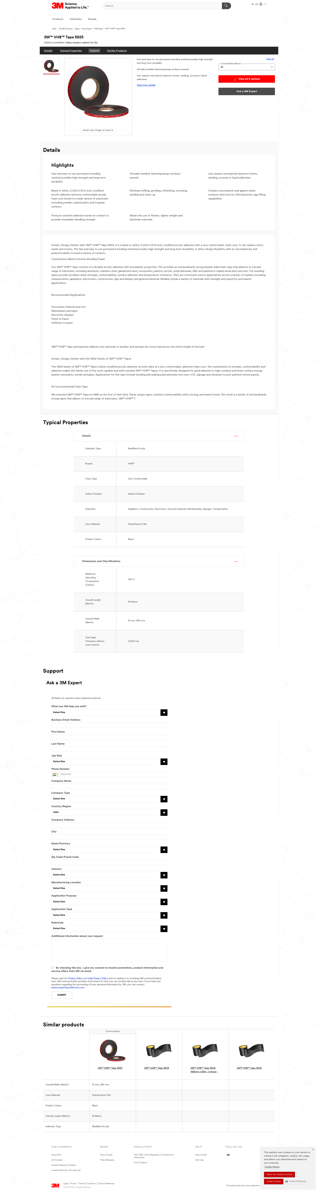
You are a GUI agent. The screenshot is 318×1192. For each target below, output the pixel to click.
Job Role (56, 756)
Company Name (61, 781)
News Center (106, 1155)
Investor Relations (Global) (63, 1165)
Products (58, 19)
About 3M (56, 1155)
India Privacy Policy (98, 978)
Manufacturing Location (66, 882)
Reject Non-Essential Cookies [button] (279, 1175)
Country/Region (61, 806)
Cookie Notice (272, 1167)
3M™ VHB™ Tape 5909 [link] (249, 1068)
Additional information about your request (77, 936)
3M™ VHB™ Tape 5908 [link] (156, 1068)
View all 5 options (249, 79)
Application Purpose (63, 896)
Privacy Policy (75, 978)
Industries (76, 19)
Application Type (61, 909)
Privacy (73, 1184)
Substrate (57, 922)
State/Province (60, 843)
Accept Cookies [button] (274, 1182)
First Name (58, 732)
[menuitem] (48, 50)
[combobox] (55, 774)
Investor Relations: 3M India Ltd (65, 1170)
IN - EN (255, 4)
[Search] (226, 5)
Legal (65, 1184)
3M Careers (57, 1160)
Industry (56, 869)
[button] (296, 1181)
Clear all (270, 59)
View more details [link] (146, 85)
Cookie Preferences (106, 1184)
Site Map (199, 1160)
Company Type (60, 793)
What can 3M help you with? (68, 706)
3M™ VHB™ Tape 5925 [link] (110, 1068)
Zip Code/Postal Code (65, 857)
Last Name (58, 744)
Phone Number (60, 769)
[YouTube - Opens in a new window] (228, 1154)
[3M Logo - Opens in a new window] (70, 5)
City (53, 831)
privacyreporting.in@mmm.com (67, 987)
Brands (92, 19)
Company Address (62, 820)
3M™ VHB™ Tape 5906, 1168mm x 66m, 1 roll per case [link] (203, 1070)
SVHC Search (140, 1163)
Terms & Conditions (87, 1184)
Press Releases (107, 1160)
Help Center (201, 1155)
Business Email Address (65, 720)
